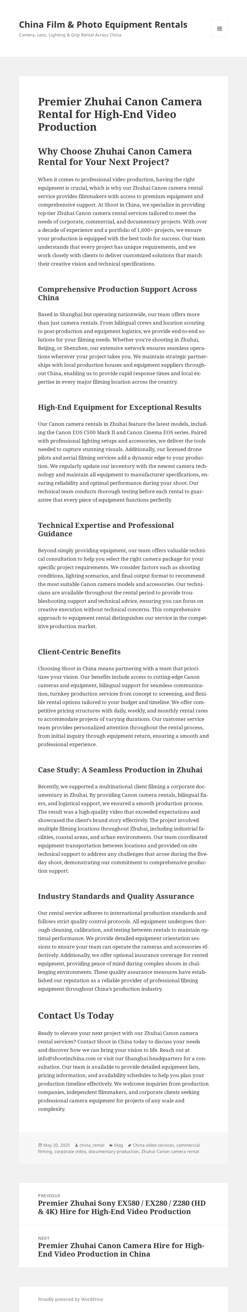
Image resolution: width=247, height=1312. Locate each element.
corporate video (70, 1151)
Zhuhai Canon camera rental (170, 1151)
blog (118, 1145)
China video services (153, 1145)
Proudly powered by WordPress (70, 1299)
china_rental (92, 1145)
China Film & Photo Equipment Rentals (103, 24)
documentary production (114, 1151)
